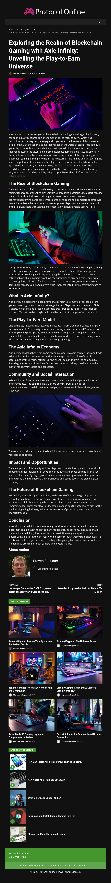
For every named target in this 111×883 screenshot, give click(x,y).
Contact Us (84, 865)
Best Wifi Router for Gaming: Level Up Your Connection (80, 715)
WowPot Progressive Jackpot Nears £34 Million (80, 588)
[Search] (99, 22)
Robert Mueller (19, 648)
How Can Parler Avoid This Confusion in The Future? (18, 762)
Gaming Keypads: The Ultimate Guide (80, 622)
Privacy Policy (36, 865)
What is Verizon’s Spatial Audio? (18, 798)
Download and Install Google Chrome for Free (18, 816)
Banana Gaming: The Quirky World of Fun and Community (31, 668)
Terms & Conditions (56, 865)
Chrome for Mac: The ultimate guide (18, 834)
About (72, 865)
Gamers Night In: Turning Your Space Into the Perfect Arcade (31, 622)
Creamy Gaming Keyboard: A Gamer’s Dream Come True (80, 668)
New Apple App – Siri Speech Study (18, 780)
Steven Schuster (20, 73)
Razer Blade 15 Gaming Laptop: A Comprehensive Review (31, 715)
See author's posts (48, 568)
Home (23, 865)
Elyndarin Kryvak (68, 645)
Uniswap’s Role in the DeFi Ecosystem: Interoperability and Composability (30, 588)
